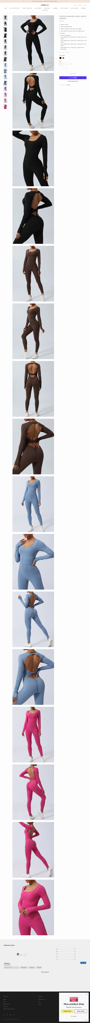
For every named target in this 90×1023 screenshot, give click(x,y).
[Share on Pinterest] (67, 52)
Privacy (40, 1004)
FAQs (4, 1001)
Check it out (67, 1011)
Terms (39, 1001)
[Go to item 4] (5, 35)
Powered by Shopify (14, 1019)
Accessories (47, 8)
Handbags (55, 8)
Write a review (83, 962)
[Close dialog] (87, 994)
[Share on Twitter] (65, 52)
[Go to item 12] (5, 83)
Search (4, 999)
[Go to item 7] (5, 53)
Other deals (80, 1011)
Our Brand (45, 10)
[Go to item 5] (5, 41)
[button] (66, 949)
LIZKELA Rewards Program (9, 1009)
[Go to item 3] (5, 29)
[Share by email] (68, 52)
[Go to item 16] (5, 106)
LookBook (83, 8)
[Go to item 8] (5, 59)
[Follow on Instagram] (10, 1014)
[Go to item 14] (5, 94)
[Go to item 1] (5, 17)
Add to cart (73, 73)
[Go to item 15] (5, 100)
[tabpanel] (45, 976)
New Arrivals (38, 8)
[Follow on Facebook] (3, 1014)
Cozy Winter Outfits (15, 8)
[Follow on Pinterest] (14, 1014)
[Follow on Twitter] (7, 1014)
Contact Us (5, 1006)
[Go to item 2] (5, 23)
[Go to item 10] (5, 71)
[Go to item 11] (5, 77)
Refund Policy (41, 999)
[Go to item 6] (5, 47)
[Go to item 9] (5, 65)
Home (5, 8)
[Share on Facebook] (63, 52)
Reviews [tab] (7, 963)
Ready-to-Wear (64, 8)
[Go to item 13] (5, 88)
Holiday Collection (27, 8)
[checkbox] (39, 967)
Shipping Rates (6, 1004)
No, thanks (74, 1016)
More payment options (73, 81)
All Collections (74, 8)
